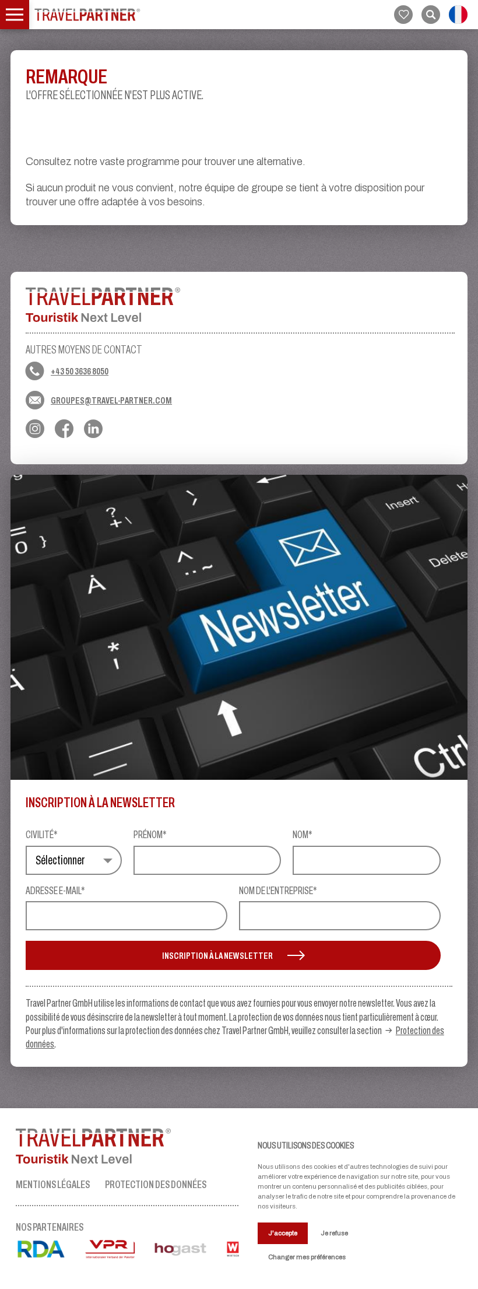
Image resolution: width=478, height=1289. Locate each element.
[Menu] (14, 14)
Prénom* (150, 835)
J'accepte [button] (282, 1233)
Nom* (302, 835)
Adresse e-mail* (55, 891)
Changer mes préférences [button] (307, 1257)
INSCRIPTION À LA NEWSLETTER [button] (217, 955)
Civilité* (42, 835)
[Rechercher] (430, 14)
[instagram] (35, 428)
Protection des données (155, 1184)
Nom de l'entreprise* (278, 891)
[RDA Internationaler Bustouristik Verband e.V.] (49, 1254)
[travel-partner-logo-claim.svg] (127, 1146)
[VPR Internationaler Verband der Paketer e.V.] (118, 1254)
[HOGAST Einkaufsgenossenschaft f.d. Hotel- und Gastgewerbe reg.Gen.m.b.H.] (189, 1254)
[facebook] (64, 428)
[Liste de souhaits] (403, 14)
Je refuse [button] (334, 1233)
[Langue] (458, 14)
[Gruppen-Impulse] (87, 14)
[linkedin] (93, 428)
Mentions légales (53, 1184)
